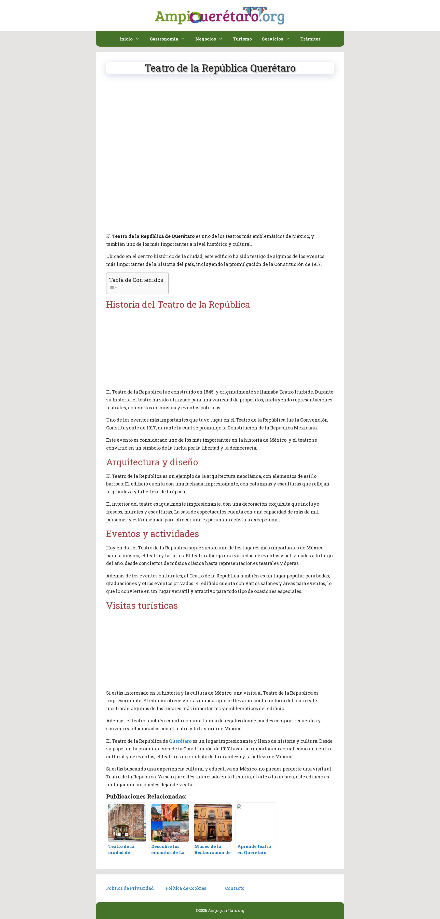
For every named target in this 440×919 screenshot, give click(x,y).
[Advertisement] (220, 118)
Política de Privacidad (130, 888)
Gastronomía (164, 39)
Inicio (126, 39)
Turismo (242, 39)
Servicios (272, 39)
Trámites (310, 39)
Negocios (205, 39)
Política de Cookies (186, 888)
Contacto (234, 888)
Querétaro (180, 741)
